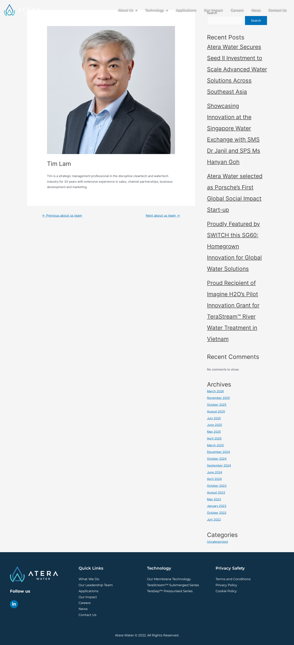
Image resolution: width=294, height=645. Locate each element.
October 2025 (216, 405)
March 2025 (215, 445)
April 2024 (214, 479)
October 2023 (217, 486)
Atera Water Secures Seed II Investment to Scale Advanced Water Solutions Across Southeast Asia (237, 69)
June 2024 (214, 472)
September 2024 (219, 465)
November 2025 (218, 398)
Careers (236, 10)
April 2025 (214, 438)
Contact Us (277, 10)
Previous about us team (62, 215)
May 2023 (214, 499)
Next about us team (163, 215)
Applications (185, 10)
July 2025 (214, 418)
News (255, 10)
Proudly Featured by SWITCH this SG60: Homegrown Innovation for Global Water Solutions (234, 246)
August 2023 (216, 492)
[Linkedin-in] (14, 604)
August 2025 (216, 411)
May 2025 (214, 432)
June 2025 (214, 425)
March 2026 (215, 391)
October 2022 (216, 513)
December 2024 (218, 452)
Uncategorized (217, 542)
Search (256, 20)
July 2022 (214, 519)
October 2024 (217, 459)
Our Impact (213, 10)
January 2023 (216, 506)
